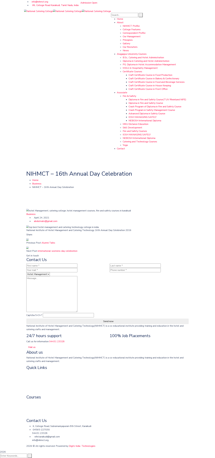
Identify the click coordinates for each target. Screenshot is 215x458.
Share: (29, 234)
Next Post (31, 251)
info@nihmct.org (40, 1)
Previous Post (33, 242)
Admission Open (88, 2)
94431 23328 (56, 341)
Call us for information (37, 341)
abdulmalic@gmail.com (45, 221)
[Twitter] (36, 234)
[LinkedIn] (41, 234)
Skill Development (36, 414)
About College (34, 373)
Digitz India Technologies (82, 446)
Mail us (32, 347)
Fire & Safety (33, 390)
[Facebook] (34, 234)
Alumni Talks (48, 242)
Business (36, 183)
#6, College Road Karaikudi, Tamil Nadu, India (55, 5)
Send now (108, 321)
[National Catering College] (38, 11)
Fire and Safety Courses (38, 408)
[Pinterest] (39, 234)
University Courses (35, 379)
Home (35, 180)
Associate (31, 384)
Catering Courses (35, 402)
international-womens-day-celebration (57, 251)
